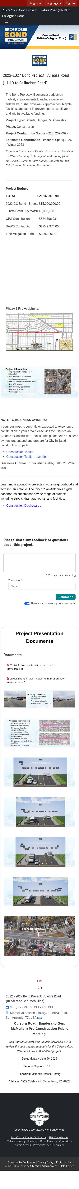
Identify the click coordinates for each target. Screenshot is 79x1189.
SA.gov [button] (34, 3)
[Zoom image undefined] (39, 331)
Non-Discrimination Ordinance (28, 1137)
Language (52, 3)
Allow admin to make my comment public (53, 603)
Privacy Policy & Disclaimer (48, 1145)
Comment (65, 597)
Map (39, 1017)
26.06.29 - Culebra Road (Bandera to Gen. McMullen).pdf (32, 667)
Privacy (25, 1166)
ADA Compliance (58, 1137)
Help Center (67, 1166)
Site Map (32, 1141)
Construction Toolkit (19, 452)
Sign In (70, 3)
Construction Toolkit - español (26, 456)
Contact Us (65, 1141)
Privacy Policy (46, 1162)
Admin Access (23, 1145)
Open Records (48, 1141)
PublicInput (29, 1162)
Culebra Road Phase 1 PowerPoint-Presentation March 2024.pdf (36, 680)
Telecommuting (16, 1141)
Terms (35, 1166)
